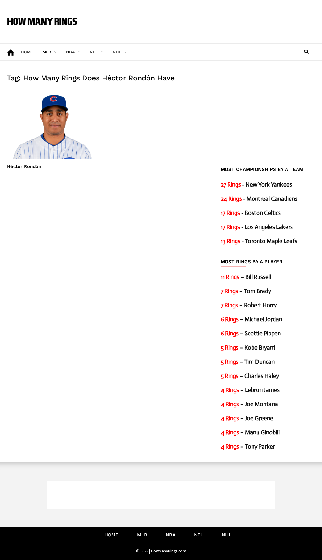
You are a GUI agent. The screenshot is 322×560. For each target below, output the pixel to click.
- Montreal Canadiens (259, 198)
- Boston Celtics (251, 212)
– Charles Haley (250, 375)
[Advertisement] (200, 17)
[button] (306, 52)
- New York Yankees (256, 184)
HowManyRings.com (168, 551)
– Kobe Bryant (248, 347)
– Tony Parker (248, 446)
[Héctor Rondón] (54, 124)
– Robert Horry (249, 305)
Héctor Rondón (24, 166)
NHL (117, 52)
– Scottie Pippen (251, 333)
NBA (70, 52)
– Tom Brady (246, 291)
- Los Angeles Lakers (257, 227)
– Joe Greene (247, 418)
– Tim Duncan (248, 361)
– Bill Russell (246, 276)
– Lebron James (250, 390)
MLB (46, 52)
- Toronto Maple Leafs (259, 241)
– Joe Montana (249, 404)
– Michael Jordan (251, 319)
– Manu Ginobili (250, 432)
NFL (94, 52)
